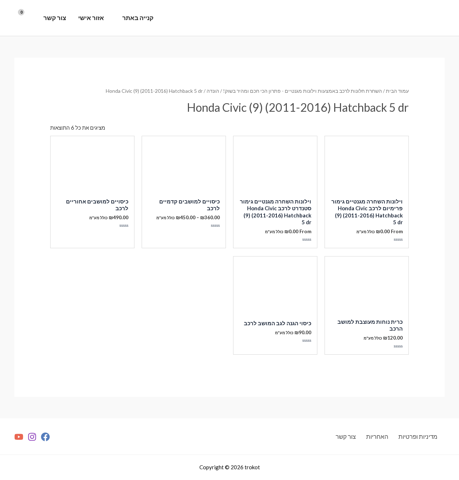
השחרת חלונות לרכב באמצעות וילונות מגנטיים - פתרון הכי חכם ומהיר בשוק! (302, 91)
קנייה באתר (137, 17)
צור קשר (54, 17)
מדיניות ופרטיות (417, 436)
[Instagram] (32, 436)
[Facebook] (45, 436)
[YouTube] (18, 436)
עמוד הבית (397, 91)
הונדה (213, 91)
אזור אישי (91, 17)
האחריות (377, 436)
